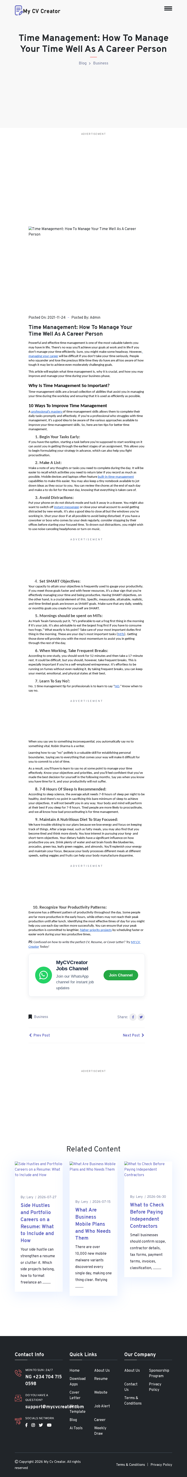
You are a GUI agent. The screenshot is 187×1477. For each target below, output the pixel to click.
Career (100, 1420)
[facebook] (26, 1425)
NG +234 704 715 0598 (43, 1380)
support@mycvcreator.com (54, 1407)
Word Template (78, 1409)
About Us (102, 1370)
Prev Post (41, 1035)
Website (100, 1392)
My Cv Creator (54, 1462)
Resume (101, 1379)
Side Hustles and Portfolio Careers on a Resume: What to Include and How (37, 1223)
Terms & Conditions (133, 1401)
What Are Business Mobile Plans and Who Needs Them (93, 1224)
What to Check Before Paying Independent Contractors (147, 1215)
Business (100, 63)
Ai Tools (76, 1428)
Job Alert (102, 1406)
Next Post (132, 1035)
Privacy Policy (155, 1387)
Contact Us (131, 1387)
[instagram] (33, 1425)
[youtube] (49, 1425)
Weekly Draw (100, 1431)
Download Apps (78, 1382)
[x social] (41, 1425)
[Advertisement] (93, 170)
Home (75, 1370)
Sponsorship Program (159, 1373)
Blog (83, 63)
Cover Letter (75, 1395)
